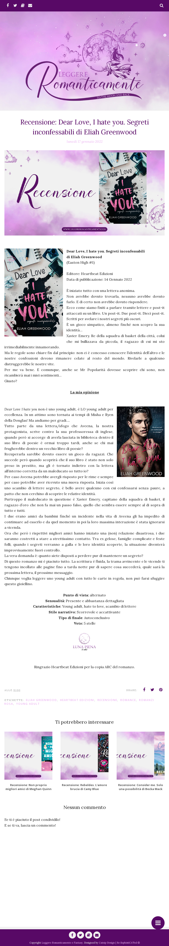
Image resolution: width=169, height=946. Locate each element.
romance (128, 700)
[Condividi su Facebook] (144, 689)
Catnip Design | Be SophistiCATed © (119, 942)
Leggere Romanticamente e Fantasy (62, 942)
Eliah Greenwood (41, 700)
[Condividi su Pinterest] (160, 689)
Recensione (107, 700)
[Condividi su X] (152, 689)
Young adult (28, 704)
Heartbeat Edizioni (77, 700)
